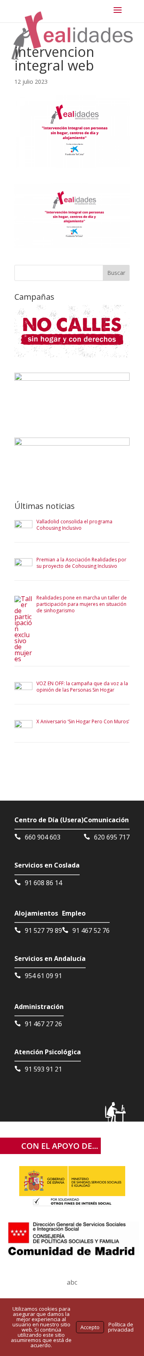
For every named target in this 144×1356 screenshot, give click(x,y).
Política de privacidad (121, 1327)
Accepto (90, 1327)
